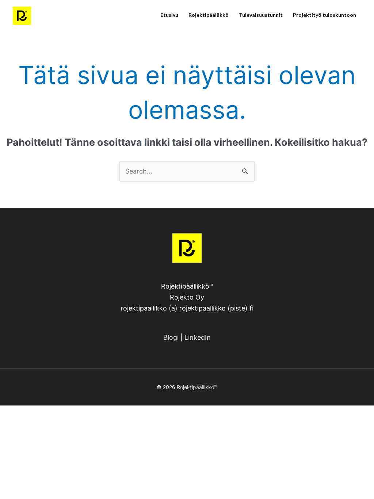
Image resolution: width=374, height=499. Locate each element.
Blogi (171, 337)
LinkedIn (197, 337)
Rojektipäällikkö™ (197, 387)
